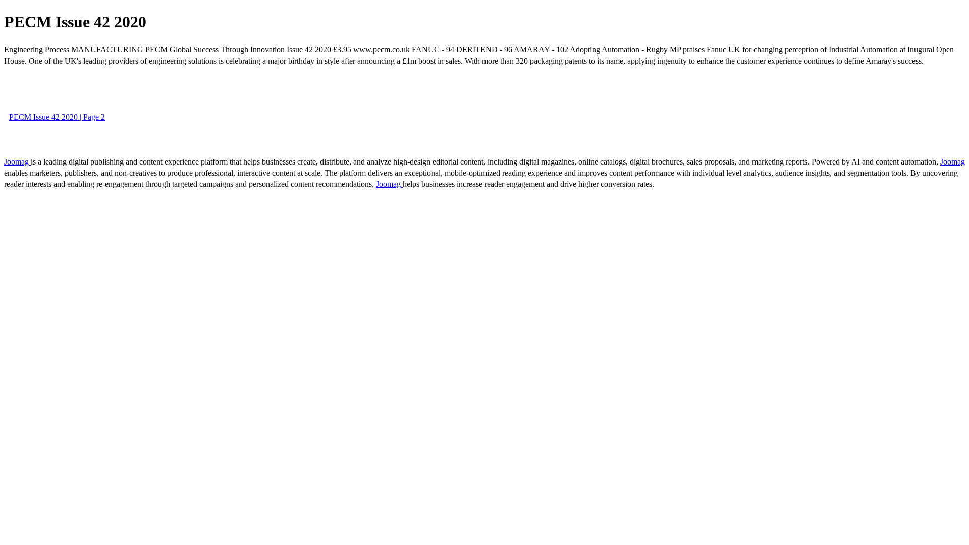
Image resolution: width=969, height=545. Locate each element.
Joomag (17, 161)
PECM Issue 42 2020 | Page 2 (57, 117)
